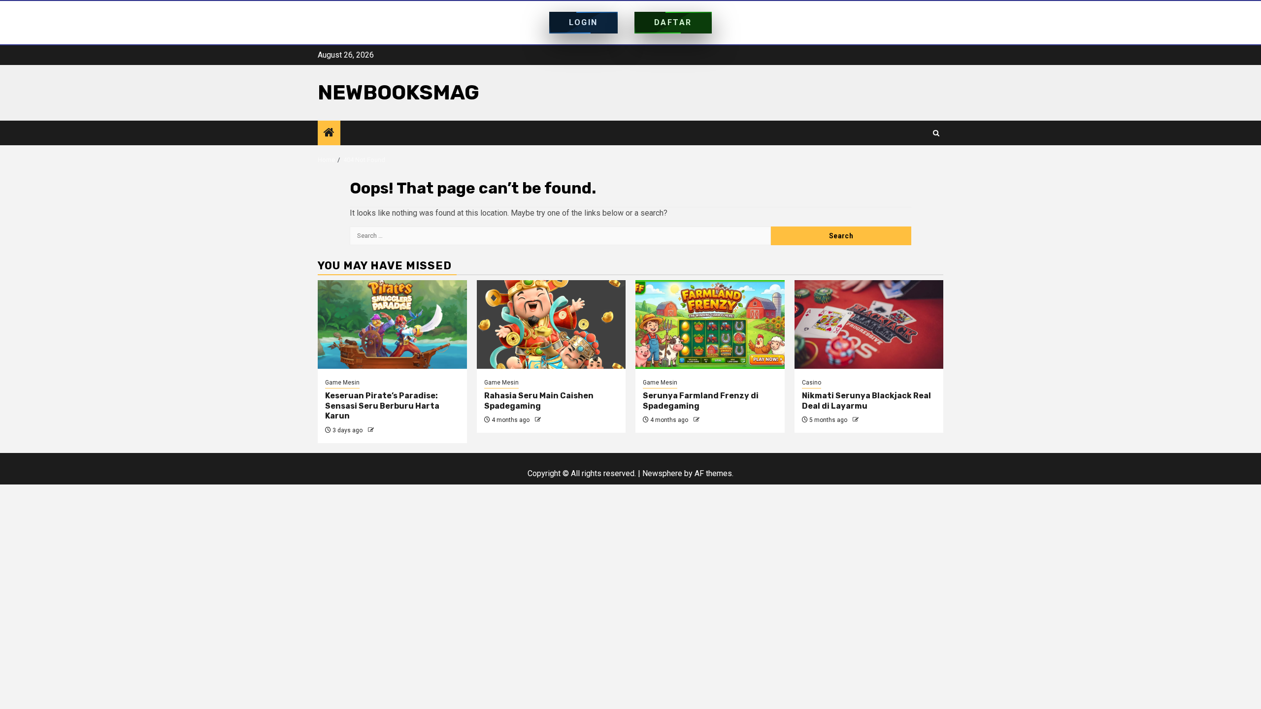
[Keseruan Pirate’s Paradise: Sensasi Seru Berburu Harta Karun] (392, 324)
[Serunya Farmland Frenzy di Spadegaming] (710, 324)
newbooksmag (398, 92)
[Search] (936, 133)
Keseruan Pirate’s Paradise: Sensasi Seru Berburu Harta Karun (382, 406)
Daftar (673, 22)
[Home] (329, 133)
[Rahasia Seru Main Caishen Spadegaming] (551, 324)
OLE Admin (390, 430)
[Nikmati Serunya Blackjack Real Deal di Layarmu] (869, 324)
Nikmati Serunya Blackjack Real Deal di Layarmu (866, 401)
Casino (811, 382)
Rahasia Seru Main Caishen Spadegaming (539, 401)
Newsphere (662, 473)
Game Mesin (342, 382)
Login (583, 22)
